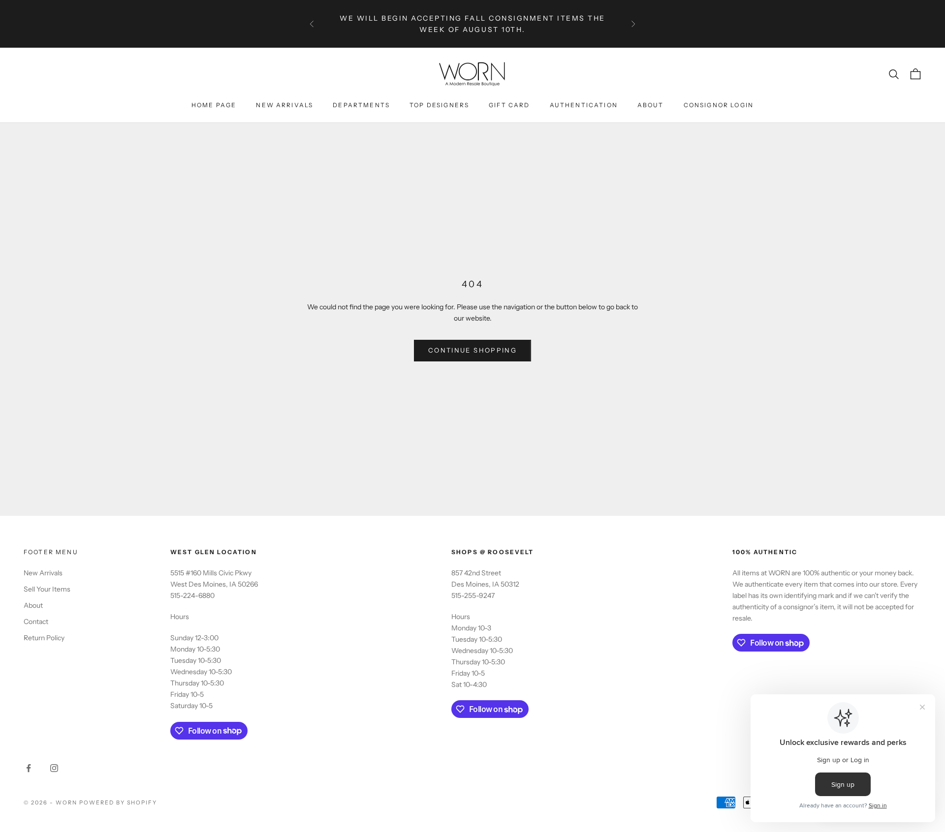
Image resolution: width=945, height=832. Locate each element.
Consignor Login (719, 105)
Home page (213, 105)
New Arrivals (284, 105)
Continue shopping (472, 350)
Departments (361, 105)
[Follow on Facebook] (28, 768)
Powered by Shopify (118, 802)
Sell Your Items (47, 589)
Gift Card (509, 105)
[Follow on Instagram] (54, 768)
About (650, 105)
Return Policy (44, 637)
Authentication (584, 105)
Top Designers (439, 105)
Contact (36, 621)
